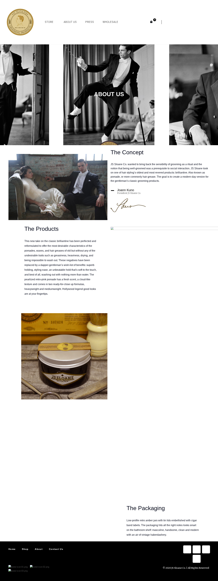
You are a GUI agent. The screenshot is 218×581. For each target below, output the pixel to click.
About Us (70, 21)
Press (89, 21)
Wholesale (110, 21)
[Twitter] (184, 21)
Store (49, 21)
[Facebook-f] (172, 21)
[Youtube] (207, 21)
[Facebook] (187, 549)
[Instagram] (195, 21)
